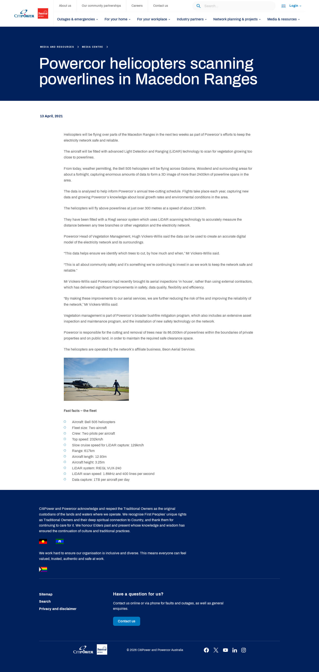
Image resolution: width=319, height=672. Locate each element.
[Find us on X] (216, 650)
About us (65, 5)
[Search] (198, 5)
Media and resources (57, 47)
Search (45, 601)
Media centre (92, 47)
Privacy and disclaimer (57, 609)
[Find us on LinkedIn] (234, 650)
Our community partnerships (101, 5)
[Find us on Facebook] (206, 650)
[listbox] (291, 6)
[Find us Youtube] (225, 650)
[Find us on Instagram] (243, 650)
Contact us (160, 5)
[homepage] (34, 13)
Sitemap (46, 594)
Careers (137, 5)
